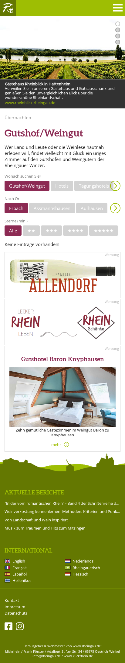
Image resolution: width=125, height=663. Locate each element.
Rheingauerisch (86, 567)
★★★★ (75, 231)
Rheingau (8, 8)
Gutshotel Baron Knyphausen (62, 359)
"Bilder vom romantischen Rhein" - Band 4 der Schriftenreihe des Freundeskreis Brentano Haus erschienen (62, 503)
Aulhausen (92, 208)
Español (19, 574)
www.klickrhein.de (78, 656)
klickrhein (12, 651)
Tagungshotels (94, 186)
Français (19, 567)
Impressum (15, 606)
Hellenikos (21, 580)
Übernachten (18, 117)
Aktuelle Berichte (34, 492)
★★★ (51, 231)
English (18, 561)
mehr (56, 444)
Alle (13, 231)
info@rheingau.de (46, 656)
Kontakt (12, 600)
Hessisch (80, 574)
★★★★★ (103, 231)
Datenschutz (16, 613)
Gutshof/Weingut (27, 186)
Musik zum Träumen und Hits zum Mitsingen (45, 528)
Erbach (16, 208)
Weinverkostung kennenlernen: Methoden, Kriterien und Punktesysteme (62, 511)
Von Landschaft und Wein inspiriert (36, 520)
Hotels (62, 186)
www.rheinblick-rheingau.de (30, 102)
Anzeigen (115, 186)
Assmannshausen (52, 208)
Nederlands (83, 561)
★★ (31, 231)
